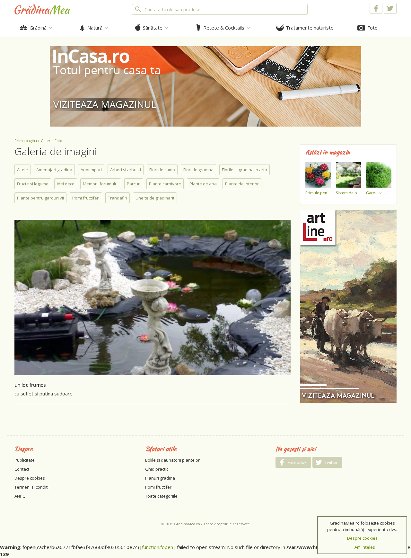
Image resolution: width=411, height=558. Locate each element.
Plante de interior (242, 184)
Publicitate (24, 460)
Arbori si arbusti (125, 170)
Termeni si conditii (31, 487)
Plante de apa (203, 184)
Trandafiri (117, 198)
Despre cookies (29, 478)
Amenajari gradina (54, 170)
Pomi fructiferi (86, 198)
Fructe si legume (32, 184)
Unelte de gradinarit (155, 198)
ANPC (19, 496)
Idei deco (65, 184)
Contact (21, 469)
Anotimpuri (91, 170)
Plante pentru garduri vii (40, 198)
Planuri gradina (160, 478)
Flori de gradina (198, 170)
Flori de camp (162, 170)
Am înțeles (364, 547)
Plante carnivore (165, 184)
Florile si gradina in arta (244, 170)
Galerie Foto (51, 140)
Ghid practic (156, 469)
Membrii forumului (100, 184)
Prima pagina (25, 140)
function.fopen (157, 547)
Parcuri (134, 184)
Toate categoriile (161, 496)
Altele (22, 170)
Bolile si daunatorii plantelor (172, 460)
